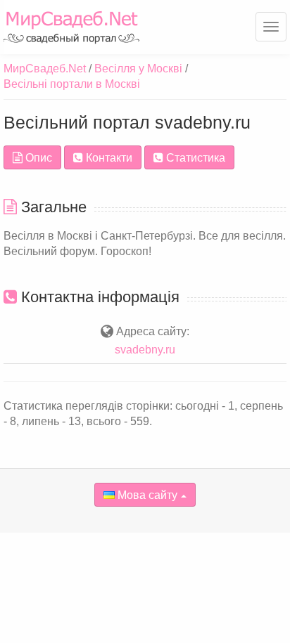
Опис (37, 158)
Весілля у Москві (138, 68)
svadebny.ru (145, 350)
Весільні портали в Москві (72, 84)
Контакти (107, 158)
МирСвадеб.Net (45, 68)
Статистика (194, 158)
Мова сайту (146, 495)
